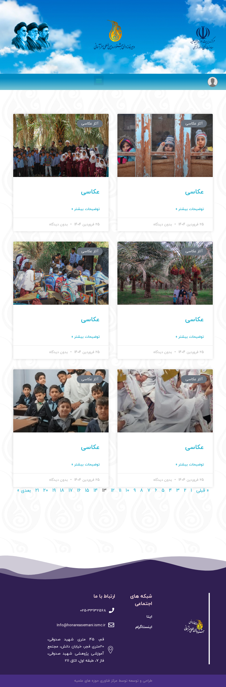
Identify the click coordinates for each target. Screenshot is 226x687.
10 (127, 490)
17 (71, 490)
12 (112, 490)
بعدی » (24, 490)
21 (37, 490)
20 (45, 490)
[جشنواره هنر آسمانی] (186, 627)
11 (120, 490)
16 (79, 490)
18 (62, 490)
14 (96, 490)
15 (87, 490)
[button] (99, 80)
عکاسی (194, 192)
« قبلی (202, 490)
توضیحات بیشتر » (190, 209)
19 (54, 490)
